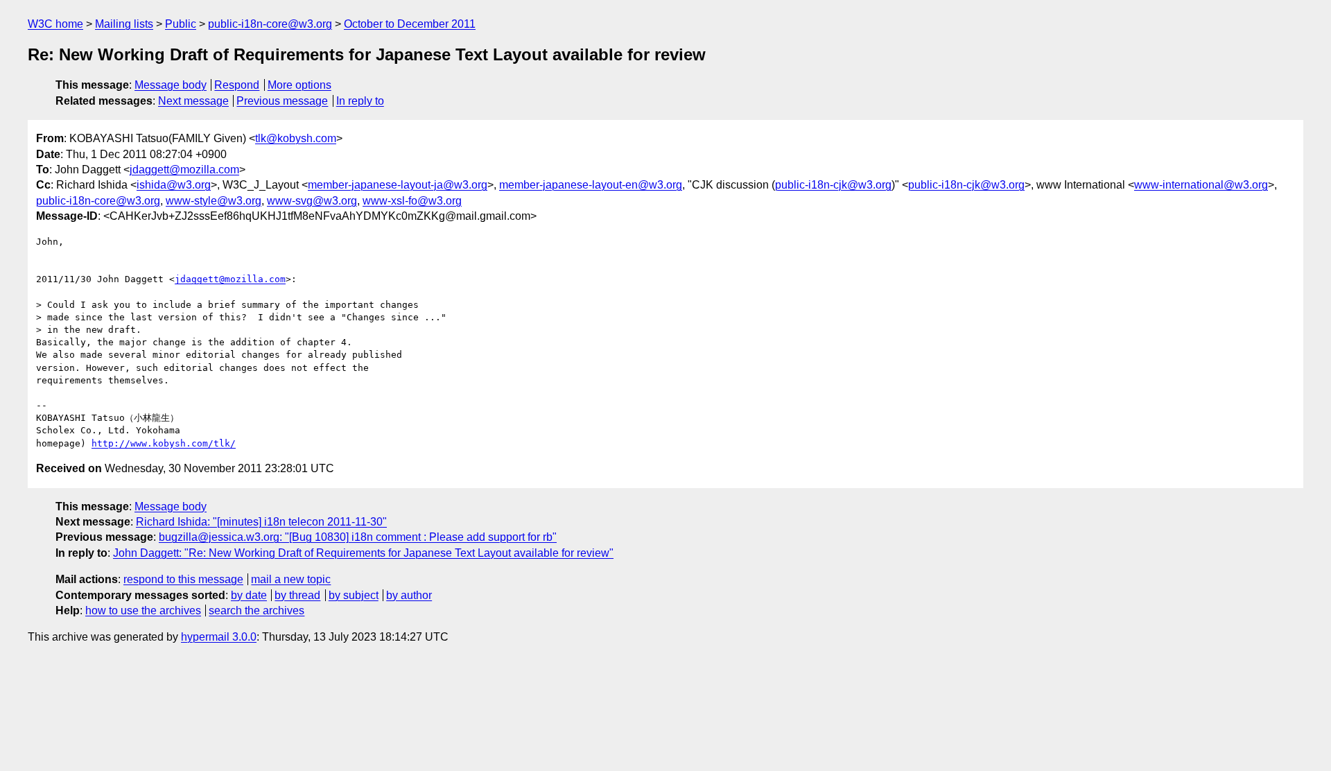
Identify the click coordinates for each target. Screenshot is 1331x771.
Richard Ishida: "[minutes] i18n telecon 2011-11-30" (261, 522)
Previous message (282, 101)
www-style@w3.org (213, 201)
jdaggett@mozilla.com (184, 169)
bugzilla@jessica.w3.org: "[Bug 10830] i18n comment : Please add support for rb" (358, 537)
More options (299, 85)
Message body (170, 85)
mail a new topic (291, 579)
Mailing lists (124, 24)
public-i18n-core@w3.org (270, 24)
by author (409, 595)
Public (180, 24)
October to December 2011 (410, 24)
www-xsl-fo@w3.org (412, 201)
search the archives (256, 610)
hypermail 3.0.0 (218, 637)
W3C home (55, 24)
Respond (236, 85)
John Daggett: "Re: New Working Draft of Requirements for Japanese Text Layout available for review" (363, 553)
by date (249, 595)
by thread (297, 595)
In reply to (360, 101)
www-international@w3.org (1201, 185)
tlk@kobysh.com (295, 138)
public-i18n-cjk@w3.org (833, 185)
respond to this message (183, 579)
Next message (193, 101)
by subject (354, 595)
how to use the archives (143, 610)
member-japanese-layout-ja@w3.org (397, 185)
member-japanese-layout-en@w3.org (590, 185)
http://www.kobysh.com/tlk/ (164, 443)
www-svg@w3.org (312, 201)
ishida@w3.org (174, 185)
